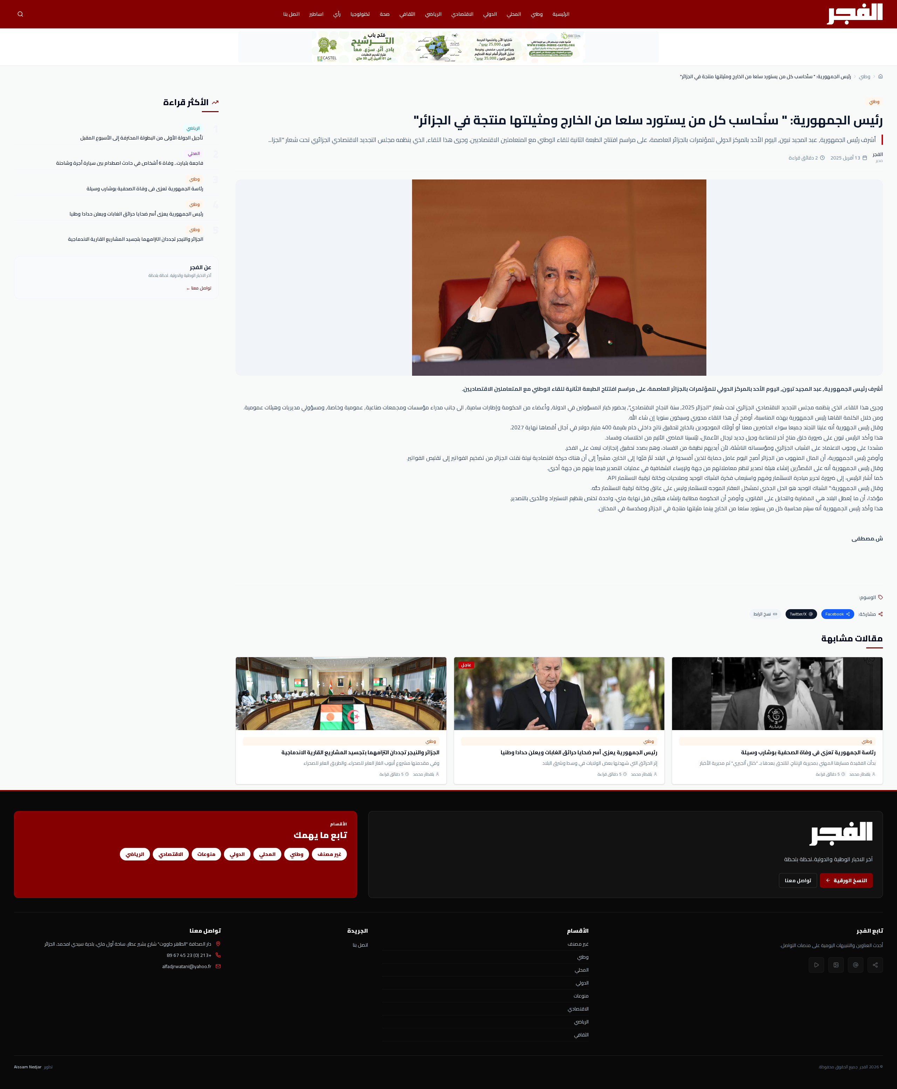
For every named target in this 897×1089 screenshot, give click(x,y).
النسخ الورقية (850, 880)
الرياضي (433, 14)
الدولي (490, 14)
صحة (385, 14)
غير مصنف (329, 854)
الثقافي (407, 14)
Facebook (835, 614)
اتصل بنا (291, 14)
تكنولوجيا (360, 14)
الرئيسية (561, 14)
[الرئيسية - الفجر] (854, 14)
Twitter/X (798, 614)
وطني (537, 14)
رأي (337, 14)
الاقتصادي (462, 14)
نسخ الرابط (762, 614)
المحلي (514, 14)
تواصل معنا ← (198, 288)
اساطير (316, 14)
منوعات (206, 854)
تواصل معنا (798, 880)
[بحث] (20, 14)
